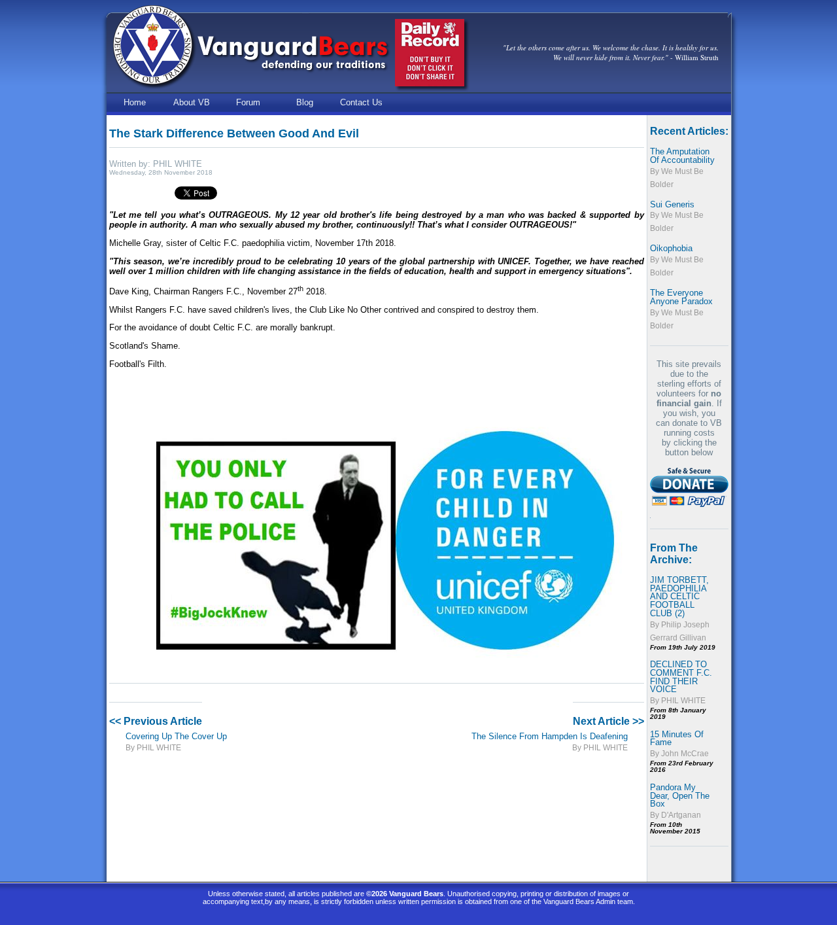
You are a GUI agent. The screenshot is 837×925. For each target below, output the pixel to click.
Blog (304, 102)
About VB (191, 102)
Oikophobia (671, 248)
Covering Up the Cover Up (176, 736)
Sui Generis (672, 204)
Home (135, 102)
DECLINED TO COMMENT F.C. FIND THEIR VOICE (681, 676)
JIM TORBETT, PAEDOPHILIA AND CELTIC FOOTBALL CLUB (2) (679, 596)
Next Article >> (608, 721)
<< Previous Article (155, 721)
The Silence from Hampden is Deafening (549, 736)
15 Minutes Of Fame (677, 738)
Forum (248, 102)
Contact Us (361, 102)
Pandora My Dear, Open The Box (679, 795)
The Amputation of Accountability (682, 156)
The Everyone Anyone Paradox (681, 297)
